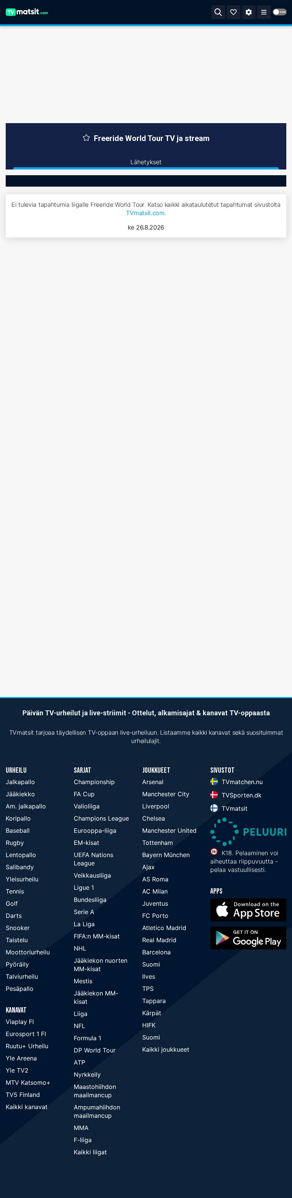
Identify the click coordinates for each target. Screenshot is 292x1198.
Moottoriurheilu (28, 952)
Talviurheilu (22, 976)
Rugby (15, 842)
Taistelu (17, 940)
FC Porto (155, 915)
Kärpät (151, 1013)
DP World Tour (95, 1050)
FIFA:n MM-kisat (97, 936)
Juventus (155, 903)
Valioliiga (87, 806)
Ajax (148, 867)
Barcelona (156, 952)
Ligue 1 (84, 887)
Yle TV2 (17, 1070)
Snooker (18, 928)
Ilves (148, 976)
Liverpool (155, 806)
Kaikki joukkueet (165, 1049)
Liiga (80, 1013)
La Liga (84, 924)
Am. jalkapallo (26, 806)
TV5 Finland (23, 1094)
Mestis (83, 981)
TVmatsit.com (145, 213)
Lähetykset (146, 162)
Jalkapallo (20, 782)
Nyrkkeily (87, 1074)
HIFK (149, 1025)
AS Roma (155, 879)
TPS (148, 988)
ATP (79, 1062)
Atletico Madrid (164, 928)
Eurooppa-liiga (95, 830)
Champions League (101, 818)
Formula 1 (87, 1038)
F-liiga (83, 1140)
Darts (14, 915)
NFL (79, 1026)
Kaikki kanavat (27, 1107)
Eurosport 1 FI (26, 1034)
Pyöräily (17, 964)
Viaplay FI (20, 1021)
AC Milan (155, 891)
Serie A (84, 912)
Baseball (18, 830)
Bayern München (166, 855)
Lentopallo (21, 855)
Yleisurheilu (22, 879)
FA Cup (84, 794)
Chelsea (153, 818)
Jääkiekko (20, 794)
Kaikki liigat (90, 1152)
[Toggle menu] (264, 12)
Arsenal (152, 782)
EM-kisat (86, 842)
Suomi (151, 964)
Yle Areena (21, 1058)
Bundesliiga (90, 899)
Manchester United (169, 830)
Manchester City (165, 794)
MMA (81, 1127)
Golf (12, 903)
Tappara (154, 1001)
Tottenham (157, 842)
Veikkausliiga (92, 875)
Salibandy (20, 867)
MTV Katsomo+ (28, 1082)
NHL (80, 948)
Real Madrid (159, 940)
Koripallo (18, 818)
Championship (94, 782)
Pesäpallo (19, 988)
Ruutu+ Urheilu (27, 1046)
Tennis (15, 891)
